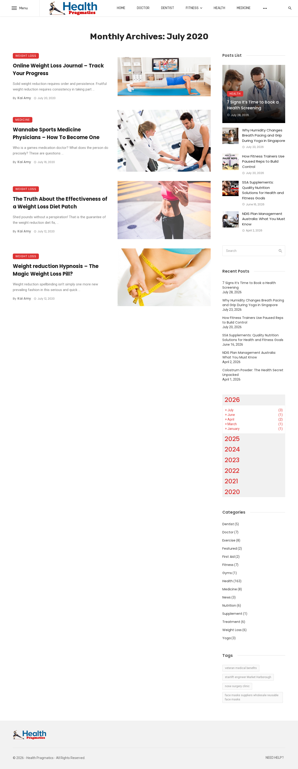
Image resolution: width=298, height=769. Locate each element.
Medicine (244, 8)
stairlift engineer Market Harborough (248, 677)
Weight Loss (25, 56)
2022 (232, 470)
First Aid (228, 556)
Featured (229, 548)
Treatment (231, 621)
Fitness (192, 8)
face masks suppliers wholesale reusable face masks (251, 697)
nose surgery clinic (237, 686)
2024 (232, 449)
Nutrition (229, 605)
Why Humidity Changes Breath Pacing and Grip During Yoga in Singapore (263, 135)
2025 (232, 438)
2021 (231, 481)
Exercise (228, 540)
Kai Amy (24, 98)
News (226, 597)
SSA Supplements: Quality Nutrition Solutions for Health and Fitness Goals (263, 190)
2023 (232, 460)
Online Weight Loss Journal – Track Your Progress (58, 69)
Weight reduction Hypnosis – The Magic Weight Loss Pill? (55, 270)
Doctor (143, 8)
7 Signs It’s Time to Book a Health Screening (253, 105)
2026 (232, 399)
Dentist (167, 8)
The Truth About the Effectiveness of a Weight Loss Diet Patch (60, 202)
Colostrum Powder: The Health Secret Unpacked (252, 372)
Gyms (227, 573)
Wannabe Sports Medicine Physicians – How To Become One (56, 133)
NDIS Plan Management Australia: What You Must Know (263, 219)
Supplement (232, 613)
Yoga (226, 638)
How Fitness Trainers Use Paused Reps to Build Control (263, 161)
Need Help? (275, 758)
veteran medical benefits (241, 668)
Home (121, 8)
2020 (232, 491)
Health (219, 8)
